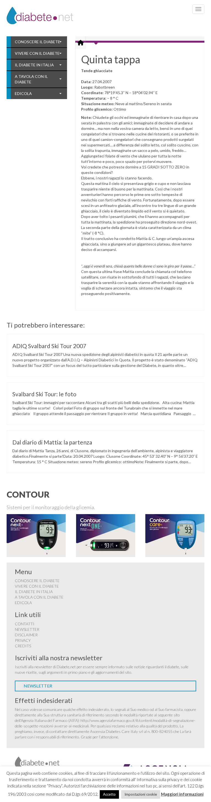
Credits (23, 645)
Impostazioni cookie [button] (140, 794)
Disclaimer (26, 634)
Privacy (23, 640)
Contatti (24, 623)
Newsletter (27, 629)
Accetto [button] (109, 794)
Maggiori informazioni (182, 794)
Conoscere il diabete (37, 41)
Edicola (23, 93)
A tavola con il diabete (31, 79)
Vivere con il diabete (37, 53)
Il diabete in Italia (34, 64)
